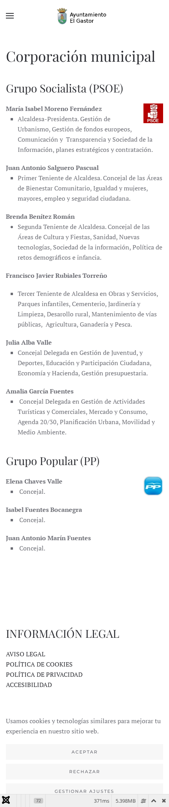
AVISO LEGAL (25, 654)
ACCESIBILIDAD (29, 684)
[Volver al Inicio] (84, 15)
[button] (10, 15)
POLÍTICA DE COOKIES (39, 664)
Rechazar (84, 771)
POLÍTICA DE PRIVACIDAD (44, 674)
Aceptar (85, 752)
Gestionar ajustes (84, 791)
